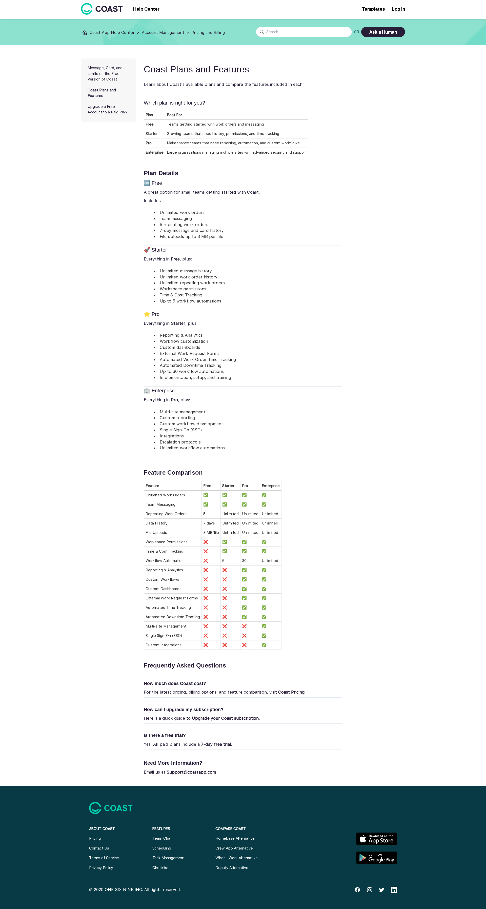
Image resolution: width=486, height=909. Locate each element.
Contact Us (99, 848)
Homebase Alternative (235, 838)
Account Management (163, 32)
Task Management (168, 858)
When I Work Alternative (236, 858)
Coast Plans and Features (102, 93)
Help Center (146, 9)
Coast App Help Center (112, 32)
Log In (398, 9)
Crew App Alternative (234, 848)
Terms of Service (104, 858)
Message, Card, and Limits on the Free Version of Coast (105, 74)
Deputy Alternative (231, 867)
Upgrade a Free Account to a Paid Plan (107, 109)
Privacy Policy (101, 867)
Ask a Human (383, 32)
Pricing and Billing (208, 32)
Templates (373, 9)
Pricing (95, 838)
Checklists (161, 867)
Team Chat (162, 838)
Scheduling (161, 848)
